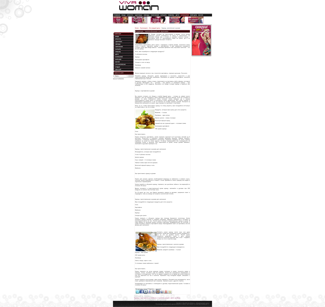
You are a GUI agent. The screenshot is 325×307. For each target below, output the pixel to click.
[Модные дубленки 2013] (139, 23)
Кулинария (144, 28)
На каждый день (154, 28)
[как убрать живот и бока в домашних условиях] (196, 23)
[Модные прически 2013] (158, 23)
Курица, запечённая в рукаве (152, 31)
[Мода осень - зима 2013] (120, 23)
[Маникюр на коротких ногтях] (177, 23)
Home (137, 28)
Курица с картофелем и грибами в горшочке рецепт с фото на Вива (157, 298)
